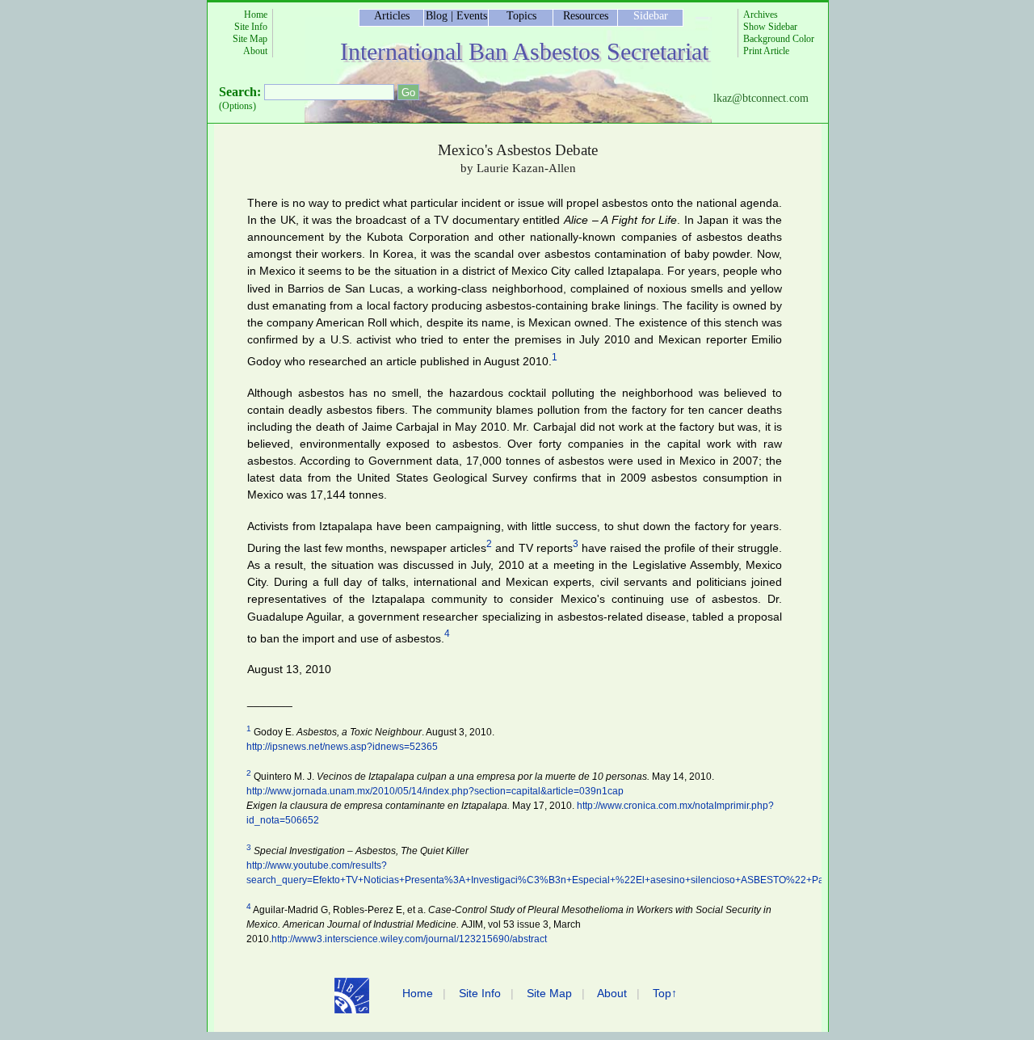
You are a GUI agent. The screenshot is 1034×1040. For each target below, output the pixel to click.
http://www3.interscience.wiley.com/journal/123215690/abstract (409, 939)
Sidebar (650, 16)
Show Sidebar (770, 26)
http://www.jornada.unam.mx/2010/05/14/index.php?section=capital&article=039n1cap (435, 791)
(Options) (237, 106)
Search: (240, 92)
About (255, 51)
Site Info (250, 26)
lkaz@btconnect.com (761, 98)
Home (255, 14)
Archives (760, 14)
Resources (585, 16)
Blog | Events (456, 16)
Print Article (766, 51)
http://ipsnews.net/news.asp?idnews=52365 (342, 746)
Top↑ (665, 993)
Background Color (778, 38)
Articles (392, 16)
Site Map (250, 38)
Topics (521, 16)
